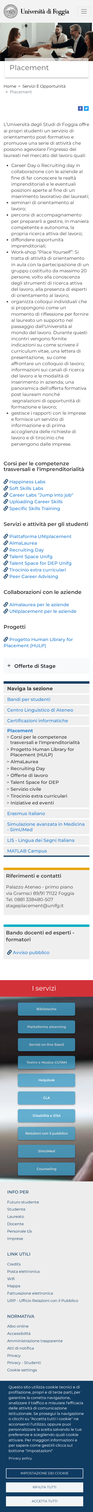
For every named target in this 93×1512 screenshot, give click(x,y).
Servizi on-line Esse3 (46, 1044)
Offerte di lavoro (29, 775)
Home (10, 86)
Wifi (11, 1279)
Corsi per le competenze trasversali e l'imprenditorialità (45, 739)
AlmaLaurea (24, 761)
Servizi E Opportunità (44, 86)
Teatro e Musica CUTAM (46, 1062)
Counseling (47, 1169)
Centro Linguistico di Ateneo (40, 710)
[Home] (45, 11)
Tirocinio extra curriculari (38, 796)
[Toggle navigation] (84, 11)
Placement (20, 730)
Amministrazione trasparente (35, 1341)
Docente (15, 1224)
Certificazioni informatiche (37, 720)
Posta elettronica (23, 1271)
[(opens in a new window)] (80, 108)
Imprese (15, 1238)
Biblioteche (46, 1009)
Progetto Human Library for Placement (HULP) (42, 752)
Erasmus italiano (26, 813)
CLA (46, 1098)
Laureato (15, 1216)
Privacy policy (20, 1458)
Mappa (13, 1286)
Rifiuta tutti (44, 1487)
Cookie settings (22, 1370)
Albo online (18, 1326)
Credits (14, 1264)
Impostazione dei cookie (44, 1473)
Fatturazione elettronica (30, 1293)
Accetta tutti (44, 1501)
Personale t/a (19, 1231)
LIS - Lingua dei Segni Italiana (40, 840)
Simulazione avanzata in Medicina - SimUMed (46, 826)
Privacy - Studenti (24, 1362)
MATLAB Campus (27, 851)
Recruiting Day (27, 768)
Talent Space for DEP (34, 782)
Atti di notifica (20, 1348)
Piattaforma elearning (46, 1027)
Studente (16, 1209)
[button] (46, 666)
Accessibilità (19, 1333)
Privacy (14, 1355)
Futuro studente (23, 1202)
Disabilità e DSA (47, 1115)
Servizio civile (25, 789)
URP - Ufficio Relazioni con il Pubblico (42, 1300)
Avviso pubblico (31, 952)
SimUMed (46, 1151)
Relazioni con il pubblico (46, 1133)
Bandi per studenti (28, 699)
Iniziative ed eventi (32, 803)
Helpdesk (46, 1080)
